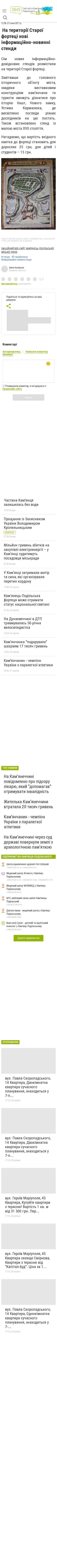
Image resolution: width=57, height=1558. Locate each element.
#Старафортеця (20, 256)
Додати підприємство (28, 937)
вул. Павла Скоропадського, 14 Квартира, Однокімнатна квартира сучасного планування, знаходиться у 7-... (28, 1318)
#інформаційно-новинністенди (16, 259)
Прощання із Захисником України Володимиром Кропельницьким (24, 523)
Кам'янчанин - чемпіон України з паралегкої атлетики (28, 662)
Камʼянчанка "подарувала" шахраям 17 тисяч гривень (26, 644)
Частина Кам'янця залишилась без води (21, 502)
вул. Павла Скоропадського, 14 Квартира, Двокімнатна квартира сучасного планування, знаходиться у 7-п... (28, 1087)
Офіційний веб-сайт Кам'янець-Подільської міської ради (27, 250)
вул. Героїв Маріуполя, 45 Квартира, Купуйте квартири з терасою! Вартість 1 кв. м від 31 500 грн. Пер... (27, 1204)
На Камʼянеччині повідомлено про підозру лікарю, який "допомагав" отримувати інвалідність (27, 784)
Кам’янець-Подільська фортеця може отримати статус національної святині (26, 600)
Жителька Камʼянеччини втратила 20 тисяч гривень (28, 804)
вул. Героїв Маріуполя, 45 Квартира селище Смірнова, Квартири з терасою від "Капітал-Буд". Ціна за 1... (27, 1260)
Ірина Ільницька (16, 267)
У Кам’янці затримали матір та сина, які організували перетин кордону (26, 577)
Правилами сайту (12, 388)
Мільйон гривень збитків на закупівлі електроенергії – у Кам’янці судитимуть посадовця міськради (26, 551)
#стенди (5, 256)
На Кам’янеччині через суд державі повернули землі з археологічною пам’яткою (28, 842)
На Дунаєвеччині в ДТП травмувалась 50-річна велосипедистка (23, 623)
